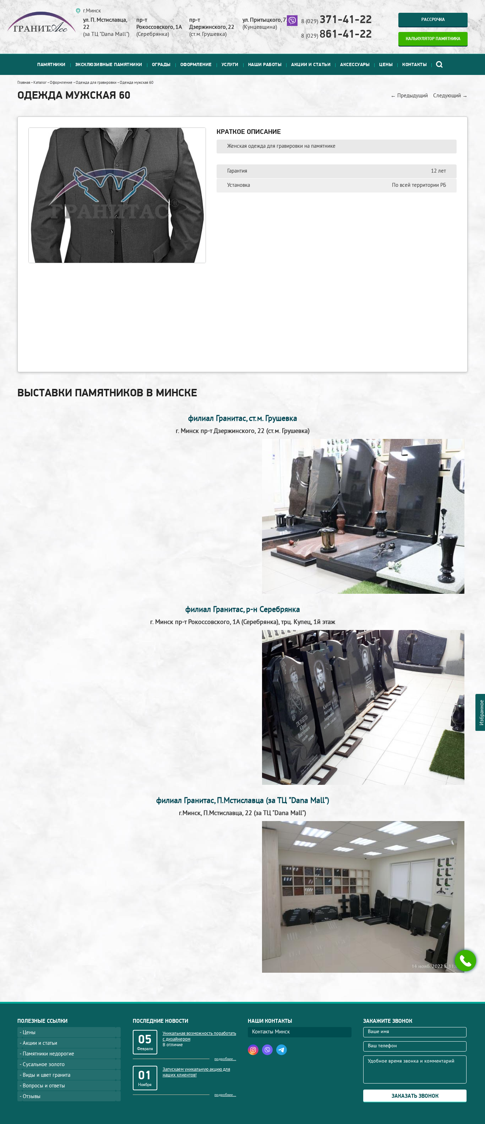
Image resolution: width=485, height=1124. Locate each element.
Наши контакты (270, 1021)
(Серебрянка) (159, 27)
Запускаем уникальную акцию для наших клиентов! (196, 1072)
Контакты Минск (271, 1032)
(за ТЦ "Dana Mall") (106, 27)
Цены (386, 64)
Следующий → (450, 96)
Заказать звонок (415, 1096)
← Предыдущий (409, 96)
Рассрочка (433, 19)
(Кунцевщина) (266, 24)
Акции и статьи (311, 64)
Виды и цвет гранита (46, 1075)
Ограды (161, 64)
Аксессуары (355, 64)
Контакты (414, 64)
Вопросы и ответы (44, 1086)
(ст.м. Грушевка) (211, 27)
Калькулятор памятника (433, 39)
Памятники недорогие (48, 1054)
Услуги (230, 64)
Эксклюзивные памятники (108, 64)
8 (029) (336, 21)
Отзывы (31, 1096)
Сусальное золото (44, 1064)
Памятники (51, 64)
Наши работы (265, 64)
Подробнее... (225, 1059)
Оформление (196, 64)
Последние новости (160, 1021)
